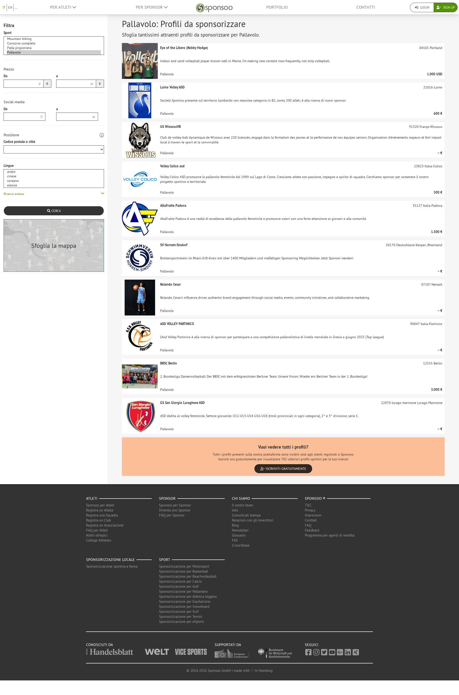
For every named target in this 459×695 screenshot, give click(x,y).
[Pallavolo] (54, 52)
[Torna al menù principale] (214, 7)
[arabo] (54, 171)
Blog (235, 525)
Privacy (310, 510)
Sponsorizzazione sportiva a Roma (111, 566)
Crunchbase (241, 545)
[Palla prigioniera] (54, 48)
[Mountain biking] (54, 39)
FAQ (308, 525)
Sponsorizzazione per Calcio (180, 581)
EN (10, 7)
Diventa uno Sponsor (175, 510)
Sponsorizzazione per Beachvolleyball (187, 576)
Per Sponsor (150, 7)
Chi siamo (241, 498)
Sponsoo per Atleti (100, 505)
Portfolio (277, 7)
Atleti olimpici (97, 535)
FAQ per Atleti (97, 530)
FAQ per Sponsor (172, 515)
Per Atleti (61, 7)
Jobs (235, 510)
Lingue (9, 165)
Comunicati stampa (246, 515)
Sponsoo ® (315, 498)
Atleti (92, 498)
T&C (308, 505)
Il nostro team (242, 505)
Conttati (311, 520)
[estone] (54, 185)
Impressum (313, 515)
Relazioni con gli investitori (252, 520)
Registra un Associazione (105, 525)
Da (5, 76)
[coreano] (54, 181)
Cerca (55, 211)
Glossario (239, 535)
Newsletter (240, 530)
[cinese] (54, 176)
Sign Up (448, 7)
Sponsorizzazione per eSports (181, 621)
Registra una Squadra (102, 515)
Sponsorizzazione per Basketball (183, 571)
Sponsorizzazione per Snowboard (184, 606)
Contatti (365, 7)
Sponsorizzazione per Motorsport (184, 566)
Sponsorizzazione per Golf (179, 586)
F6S (235, 540)
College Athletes (98, 540)
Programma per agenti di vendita (329, 535)
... (16, 7)
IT (4, 7)
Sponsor (167, 498)
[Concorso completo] (54, 43)
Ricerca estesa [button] (14, 194)
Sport (7, 33)
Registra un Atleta (99, 510)
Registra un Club (98, 520)
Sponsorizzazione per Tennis (180, 616)
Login (424, 7)
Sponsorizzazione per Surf (179, 611)
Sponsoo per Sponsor (175, 505)
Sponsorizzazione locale (110, 559)
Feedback (312, 530)
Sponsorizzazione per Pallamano (183, 591)
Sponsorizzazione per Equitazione (184, 601)
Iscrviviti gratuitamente (285, 469)
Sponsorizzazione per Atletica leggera (188, 596)
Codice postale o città (19, 142)
